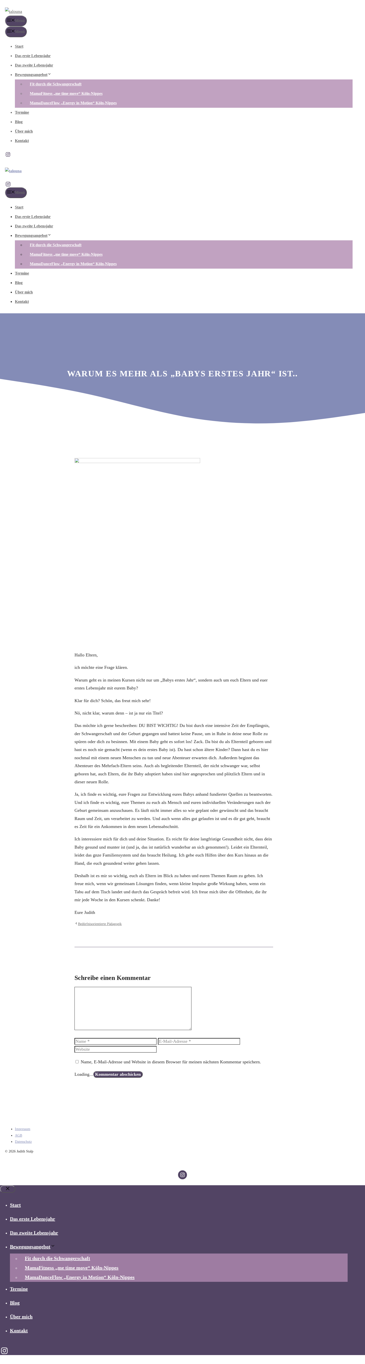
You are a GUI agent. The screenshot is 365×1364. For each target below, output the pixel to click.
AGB (18, 1135)
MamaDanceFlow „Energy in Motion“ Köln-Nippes (73, 103)
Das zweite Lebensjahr (34, 65)
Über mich (24, 131)
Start (19, 46)
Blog (19, 122)
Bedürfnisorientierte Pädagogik (100, 924)
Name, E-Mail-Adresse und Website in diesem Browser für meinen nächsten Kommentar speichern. (171, 1061)
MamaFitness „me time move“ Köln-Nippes (66, 93)
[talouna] (13, 171)
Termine (22, 112)
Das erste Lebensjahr (33, 56)
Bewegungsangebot (31, 74)
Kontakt (22, 141)
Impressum (22, 1129)
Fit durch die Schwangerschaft (55, 84)
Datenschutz (23, 1142)
